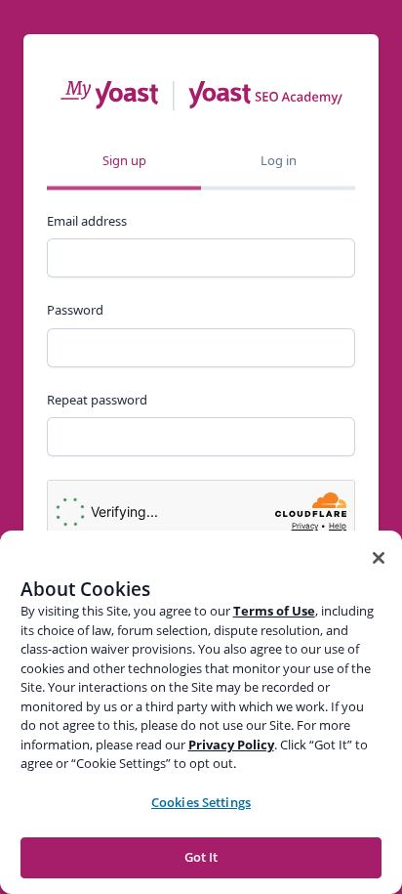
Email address (87, 221)
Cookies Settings (201, 802)
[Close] (378, 557)
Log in (279, 160)
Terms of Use (274, 610)
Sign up (124, 160)
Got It (201, 857)
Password (75, 310)
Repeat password (97, 399)
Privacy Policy (231, 744)
